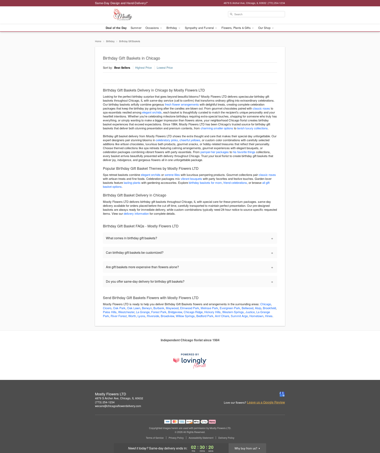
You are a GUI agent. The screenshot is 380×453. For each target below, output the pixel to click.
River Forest (119, 316)
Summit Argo (239, 316)
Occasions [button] (152, 28)
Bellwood (247, 308)
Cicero (107, 308)
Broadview (167, 316)
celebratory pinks (167, 140)
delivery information (136, 213)
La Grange (143, 312)
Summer (136, 28)
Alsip (258, 308)
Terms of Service (155, 438)
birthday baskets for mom (205, 182)
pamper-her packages (214, 152)
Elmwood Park (189, 308)
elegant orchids (152, 112)
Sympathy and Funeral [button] (200, 28)
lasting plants (132, 182)
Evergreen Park (230, 308)
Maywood (172, 308)
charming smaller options (217, 128)
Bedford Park (204, 316)
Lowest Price (165, 68)
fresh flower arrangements (182, 104)
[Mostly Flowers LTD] (123, 15)
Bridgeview (175, 312)
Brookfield (269, 308)
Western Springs (233, 312)
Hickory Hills (212, 312)
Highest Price (143, 68)
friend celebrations (235, 182)
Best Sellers (122, 68)
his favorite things (244, 152)
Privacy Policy (176, 438)
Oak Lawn (133, 308)
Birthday (110, 41)
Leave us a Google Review (266, 402)
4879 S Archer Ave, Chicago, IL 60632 (119, 398)
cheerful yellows (190, 140)
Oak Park (119, 308)
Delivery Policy (226, 438)
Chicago (265, 304)
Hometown (256, 316)
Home (98, 41)
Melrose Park (209, 308)
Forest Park (158, 312)
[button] (369, 436)
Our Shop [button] (264, 28)
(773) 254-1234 (105, 402)
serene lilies (172, 175)
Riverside (153, 316)
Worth (132, 316)
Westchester (126, 312)
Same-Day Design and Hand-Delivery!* (121, 3)
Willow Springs (185, 316)
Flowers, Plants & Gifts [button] (236, 28)
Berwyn (147, 308)
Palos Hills (110, 312)
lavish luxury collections (252, 128)
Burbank (158, 308)
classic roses (261, 108)
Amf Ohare (222, 316)
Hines (269, 316)
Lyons (141, 316)
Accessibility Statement (201, 438)
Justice (250, 312)
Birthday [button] (172, 28)
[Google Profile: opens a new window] (282, 394)
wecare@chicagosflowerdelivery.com (118, 406)
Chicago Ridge (193, 312)
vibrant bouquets (191, 178)
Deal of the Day (116, 28)
